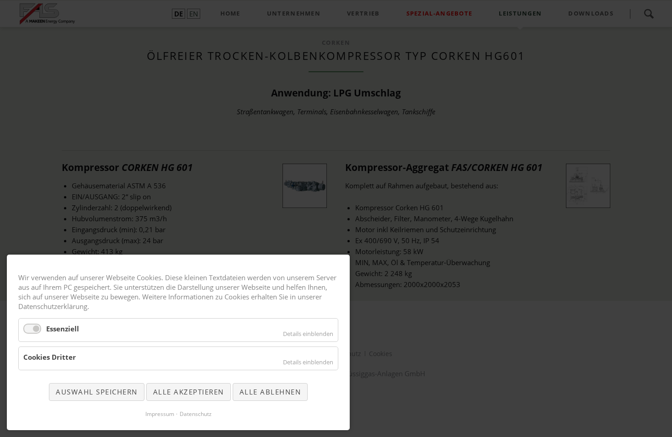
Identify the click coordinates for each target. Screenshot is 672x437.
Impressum (159, 414)
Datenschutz (196, 414)
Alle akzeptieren (188, 391)
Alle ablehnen (270, 391)
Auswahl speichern (97, 391)
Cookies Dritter (49, 357)
